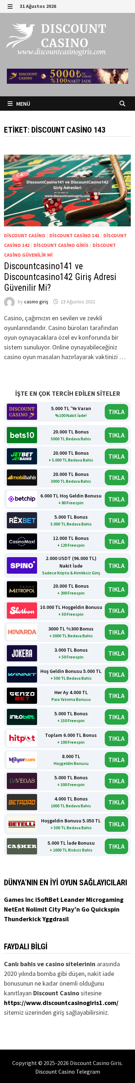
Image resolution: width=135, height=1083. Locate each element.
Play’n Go (76, 909)
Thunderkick (23, 919)
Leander (73, 899)
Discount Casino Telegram (67, 1071)
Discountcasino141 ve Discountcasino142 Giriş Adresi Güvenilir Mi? (60, 277)
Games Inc (19, 899)
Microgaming (104, 899)
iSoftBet (47, 899)
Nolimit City (44, 909)
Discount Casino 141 (74, 235)
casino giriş (36, 301)
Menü (22, 103)
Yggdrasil (55, 919)
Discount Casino (24, 235)
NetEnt (14, 909)
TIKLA (116, 412)
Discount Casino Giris (61, 245)
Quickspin (105, 909)
